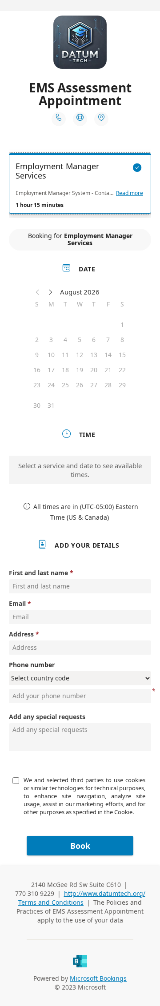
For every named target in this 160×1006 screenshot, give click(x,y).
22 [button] (122, 370)
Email (17, 603)
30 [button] (36, 405)
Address (21, 634)
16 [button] (36, 370)
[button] (38, 292)
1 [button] (122, 324)
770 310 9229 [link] (34, 893)
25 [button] (65, 385)
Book (80, 845)
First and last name (38, 573)
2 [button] (37, 339)
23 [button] (36, 385)
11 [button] (65, 354)
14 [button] (108, 354)
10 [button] (51, 354)
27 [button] (93, 385)
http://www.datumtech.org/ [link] (104, 893)
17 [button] (51, 370)
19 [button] (79, 370)
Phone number (32, 664)
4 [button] (65, 339)
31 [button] (51, 405)
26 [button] (79, 385)
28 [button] (108, 385)
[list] (80, 185)
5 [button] (79, 339)
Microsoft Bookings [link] (98, 978)
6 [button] (94, 339)
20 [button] (93, 370)
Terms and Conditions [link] (51, 902)
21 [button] (108, 370)
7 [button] (108, 339)
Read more (129, 193)
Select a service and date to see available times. (80, 470)
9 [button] (37, 354)
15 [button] (122, 354)
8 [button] (122, 339)
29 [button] (122, 385)
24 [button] (51, 385)
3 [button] (51, 339)
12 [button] (79, 354)
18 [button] (65, 370)
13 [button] (93, 354)
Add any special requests (47, 716)
